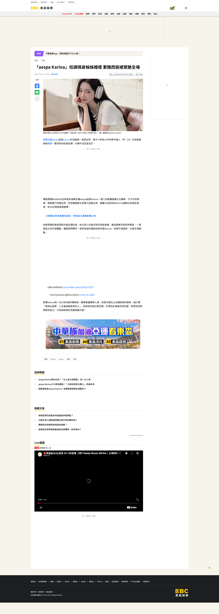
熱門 (94, 14)
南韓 (45, 139)
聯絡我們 (41, 592)
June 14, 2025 (87, 294)
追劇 (118, 14)
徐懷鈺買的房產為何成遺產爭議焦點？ (55, 415)
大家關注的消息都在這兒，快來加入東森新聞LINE (71, 215)
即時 (87, 14)
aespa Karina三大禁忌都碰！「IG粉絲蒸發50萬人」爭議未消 (66, 384)
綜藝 (137, 14)
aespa (55, 139)
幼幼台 (83, 582)
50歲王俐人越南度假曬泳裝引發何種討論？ (58, 419)
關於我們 (33, 592)
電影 (131, 14)
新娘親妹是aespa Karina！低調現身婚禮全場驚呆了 (62, 388)
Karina (66, 139)
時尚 (143, 14)
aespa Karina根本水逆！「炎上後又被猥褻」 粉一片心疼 (64, 379)
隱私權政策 (49, 592)
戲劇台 (75, 582)
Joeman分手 (67, 14)
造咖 (52, 2)
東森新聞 (34, 2)
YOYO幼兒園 (135, 582)
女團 (50, 139)
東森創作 (146, 582)
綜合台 (67, 582)
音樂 (112, 14)
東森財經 (44, 2)
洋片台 (99, 582)
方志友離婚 (79, 14)
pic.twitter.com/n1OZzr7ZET (79, 287)
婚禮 (50, 143)
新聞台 (33, 582)
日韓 (106, 14)
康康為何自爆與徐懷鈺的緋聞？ (52, 424)
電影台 (91, 582)
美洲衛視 (124, 582)
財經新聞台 (43, 582)
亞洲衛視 (115, 582)
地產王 (59, 582)
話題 (124, 14)
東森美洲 (71, 2)
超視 (106, 582)
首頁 (36, 60)
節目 (149, 14)
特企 (155, 14)
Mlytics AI (140, 435)
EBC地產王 (61, 2)
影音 (100, 14)
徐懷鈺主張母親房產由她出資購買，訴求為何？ (59, 429)
